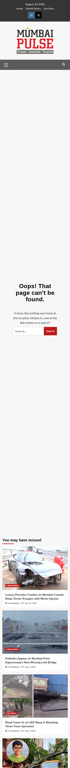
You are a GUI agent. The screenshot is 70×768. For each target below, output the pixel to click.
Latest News (12, 585)
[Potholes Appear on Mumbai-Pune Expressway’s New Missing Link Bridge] (35, 632)
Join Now (48, 8)
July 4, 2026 (29, 667)
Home (19, 8)
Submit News (33, 8)
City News (11, 713)
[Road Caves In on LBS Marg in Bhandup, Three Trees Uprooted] (35, 696)
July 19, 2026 (30, 603)
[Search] (63, 64)
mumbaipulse (14, 603)
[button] (6, 64)
